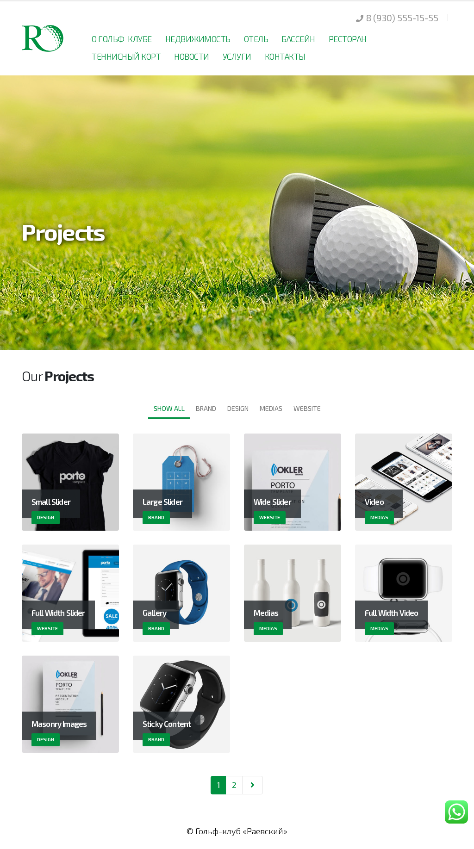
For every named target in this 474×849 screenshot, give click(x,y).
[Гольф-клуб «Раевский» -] (43, 38)
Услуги (237, 56)
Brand (206, 408)
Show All (169, 408)
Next (252, 785)
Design (238, 408)
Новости (191, 56)
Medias (271, 408)
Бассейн (298, 39)
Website (307, 408)
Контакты (285, 56)
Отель (256, 39)
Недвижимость (198, 39)
